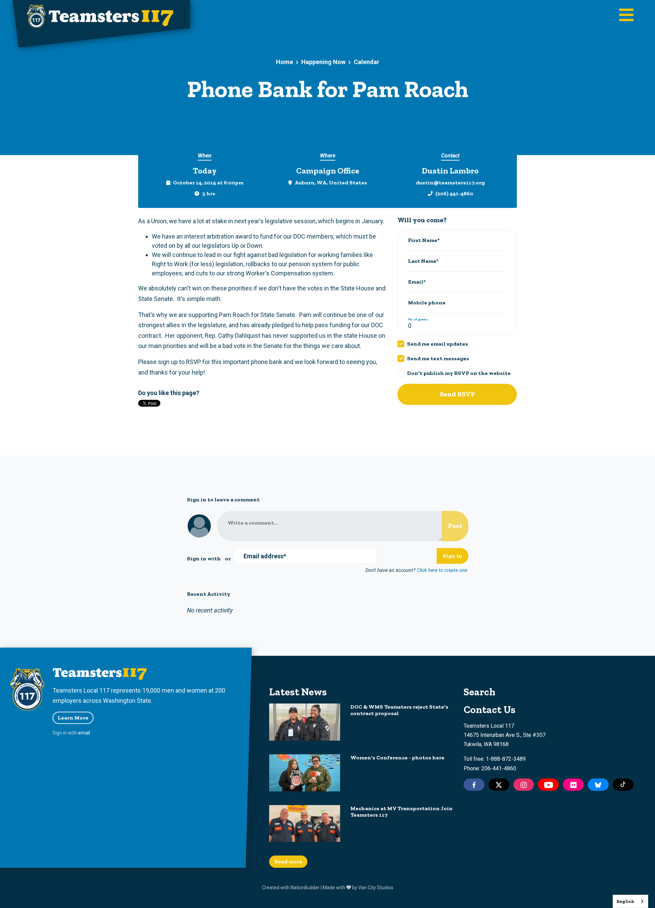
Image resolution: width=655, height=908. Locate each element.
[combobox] (630, 901)
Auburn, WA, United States (331, 182)
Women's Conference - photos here (397, 757)
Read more (288, 861)
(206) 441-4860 (454, 193)
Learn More (73, 717)
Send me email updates (437, 343)
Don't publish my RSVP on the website (459, 373)
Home (284, 61)
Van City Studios (375, 887)
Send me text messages (438, 358)
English (625, 901)
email (84, 733)
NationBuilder (305, 887)
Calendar (366, 61)
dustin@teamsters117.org (450, 182)
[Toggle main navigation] (626, 15)
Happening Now (323, 61)
